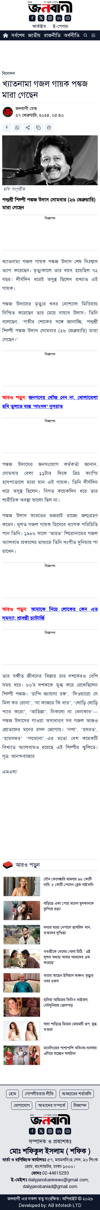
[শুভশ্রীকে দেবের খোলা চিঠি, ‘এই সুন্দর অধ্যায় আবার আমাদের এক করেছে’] (21, 959)
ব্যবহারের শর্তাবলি (76, 1094)
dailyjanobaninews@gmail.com (58, 1180)
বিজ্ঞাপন (80, 1105)
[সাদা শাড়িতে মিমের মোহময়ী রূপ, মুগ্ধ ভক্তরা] (21, 1031)
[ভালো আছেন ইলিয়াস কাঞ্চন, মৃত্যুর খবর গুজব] (21, 983)
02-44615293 (55, 1173)
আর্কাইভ (39, 26)
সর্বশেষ (18, 35)
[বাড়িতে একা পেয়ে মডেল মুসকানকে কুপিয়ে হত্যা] (21, 911)
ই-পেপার (60, 26)
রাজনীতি (52, 35)
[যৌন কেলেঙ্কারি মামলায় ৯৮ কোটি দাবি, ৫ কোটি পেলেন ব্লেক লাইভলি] (21, 886)
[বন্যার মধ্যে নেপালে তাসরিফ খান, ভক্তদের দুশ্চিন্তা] (21, 935)
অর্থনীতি (71, 35)
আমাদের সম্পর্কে (51, 1105)
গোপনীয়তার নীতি (39, 1094)
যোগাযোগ (22, 1105)
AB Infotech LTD (64, 1205)
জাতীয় (34, 35)
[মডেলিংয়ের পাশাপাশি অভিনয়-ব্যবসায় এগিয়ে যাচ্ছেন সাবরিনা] (21, 1055)
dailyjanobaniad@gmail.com (50, 1186)
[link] (8, 73)
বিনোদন (8, 73)
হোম (12, 1094)
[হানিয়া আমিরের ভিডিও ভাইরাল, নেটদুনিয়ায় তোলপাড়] (21, 1007)
